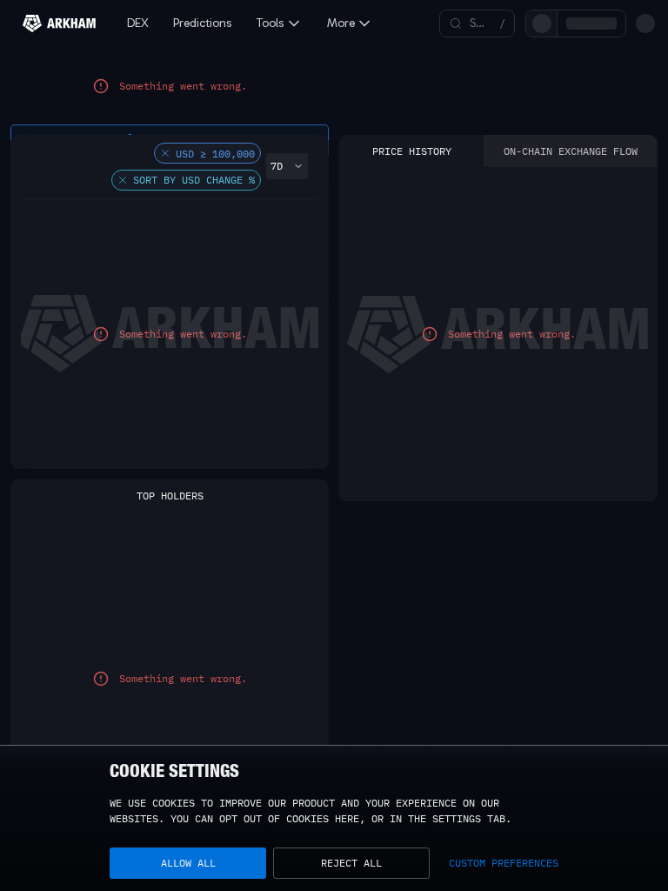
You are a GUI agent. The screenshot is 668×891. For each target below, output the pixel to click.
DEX (138, 23)
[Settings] (645, 23)
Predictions (202, 23)
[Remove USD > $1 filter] (165, 168)
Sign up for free (539, 23)
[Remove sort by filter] (122, 195)
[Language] (616, 23)
